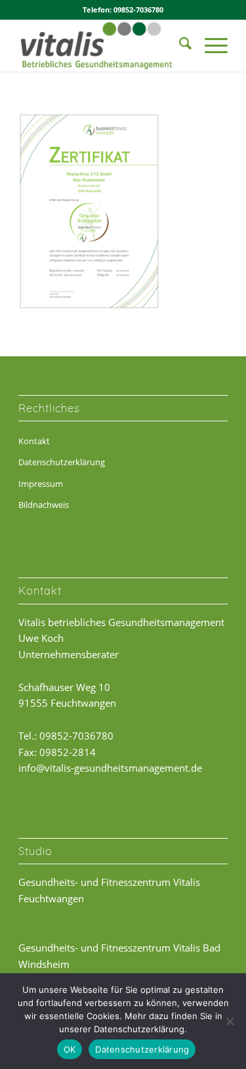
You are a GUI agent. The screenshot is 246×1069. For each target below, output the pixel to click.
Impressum (40, 484)
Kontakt (34, 441)
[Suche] (179, 45)
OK (70, 1049)
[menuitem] (179, 45)
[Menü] (210, 45)
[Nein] (229, 1021)
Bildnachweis (43, 505)
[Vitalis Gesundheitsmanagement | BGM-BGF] (102, 45)
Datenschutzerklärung (61, 462)
